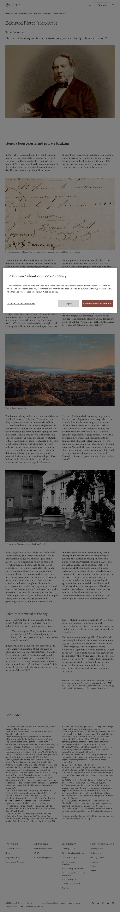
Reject (69, 303)
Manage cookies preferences (21, 303)
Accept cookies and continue (97, 303)
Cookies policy (50, 291)
